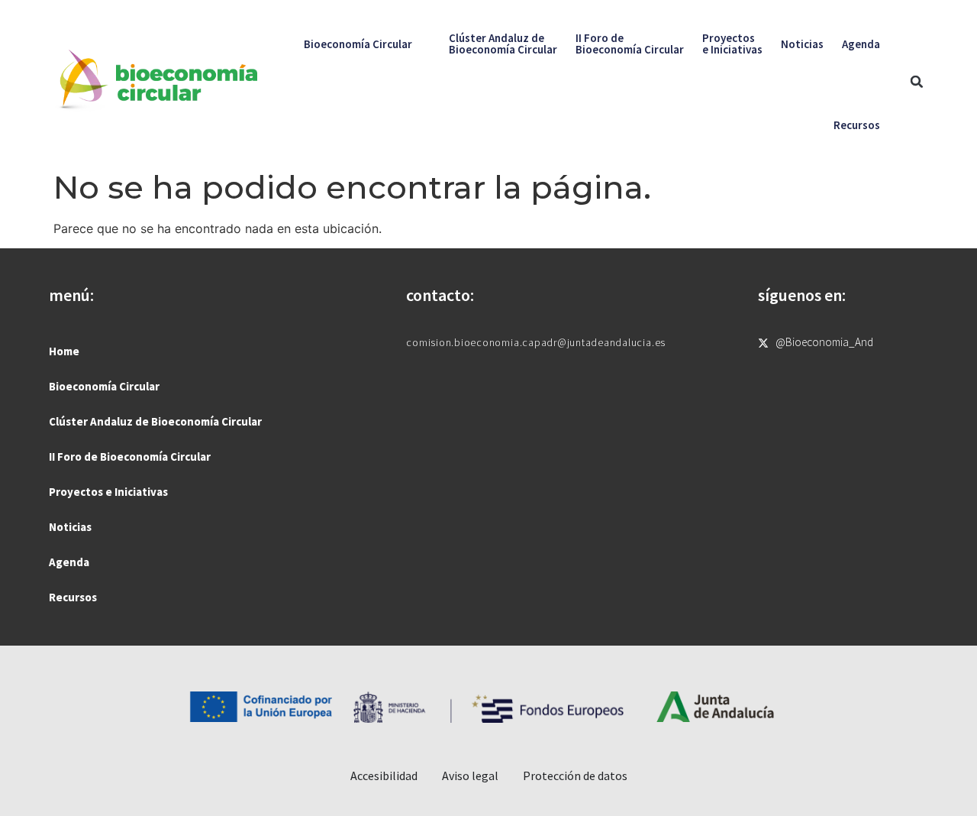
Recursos (857, 125)
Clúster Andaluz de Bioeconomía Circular (155, 421)
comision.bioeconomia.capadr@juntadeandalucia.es (536, 342)
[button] (917, 81)
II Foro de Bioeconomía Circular (130, 456)
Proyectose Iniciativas (732, 44)
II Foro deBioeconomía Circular (630, 44)
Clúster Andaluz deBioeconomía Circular (503, 44)
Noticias (802, 44)
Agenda (861, 44)
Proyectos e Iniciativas (108, 491)
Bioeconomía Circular (358, 44)
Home (64, 351)
